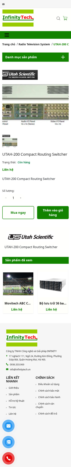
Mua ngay (18, 212)
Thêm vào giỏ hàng (53, 212)
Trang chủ (8, 44)
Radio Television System (34, 44)
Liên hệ (7, 170)
